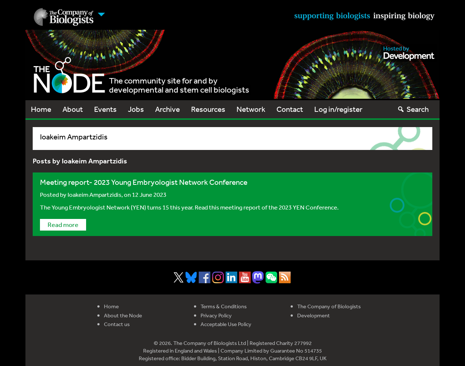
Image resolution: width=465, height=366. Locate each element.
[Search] (401, 109)
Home (41, 109)
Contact (289, 109)
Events (105, 109)
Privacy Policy (216, 315)
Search (418, 109)
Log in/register (338, 109)
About (72, 109)
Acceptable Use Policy (226, 324)
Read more (63, 224)
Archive (167, 109)
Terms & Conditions (224, 306)
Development (313, 315)
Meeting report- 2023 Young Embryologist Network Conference (144, 182)
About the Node (123, 315)
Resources (208, 109)
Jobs (136, 109)
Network (250, 109)
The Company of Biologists (329, 306)
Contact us (117, 324)
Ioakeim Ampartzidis (94, 194)
